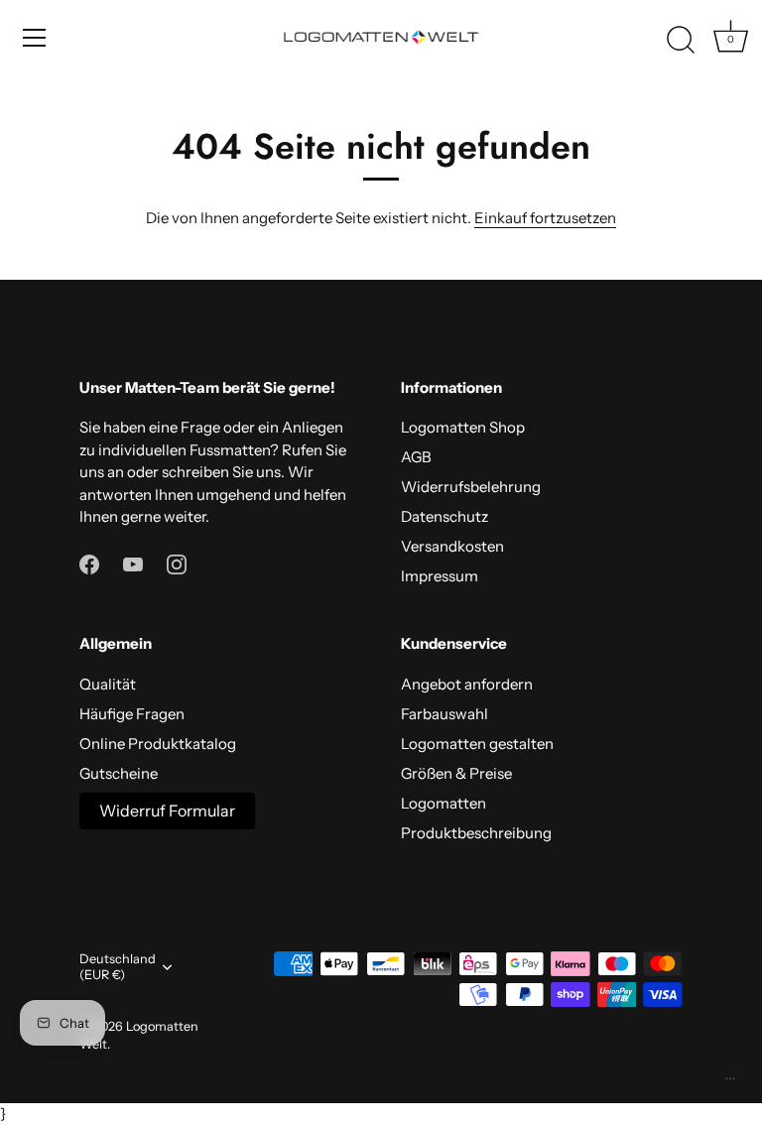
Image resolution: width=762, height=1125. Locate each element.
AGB (416, 456)
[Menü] (35, 38)
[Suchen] (680, 40)
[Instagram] (177, 563)
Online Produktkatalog (157, 743)
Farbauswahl (444, 713)
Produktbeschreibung (476, 832)
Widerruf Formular (167, 810)
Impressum (439, 575)
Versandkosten (452, 546)
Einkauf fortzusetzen (545, 217)
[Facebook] (89, 563)
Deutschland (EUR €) (117, 966)
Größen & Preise (456, 773)
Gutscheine (118, 773)
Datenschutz (444, 516)
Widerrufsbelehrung (471, 486)
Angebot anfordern (467, 684)
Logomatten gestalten (477, 743)
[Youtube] (133, 563)
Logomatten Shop (463, 427)
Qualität (107, 684)
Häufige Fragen (132, 713)
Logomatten (443, 803)
